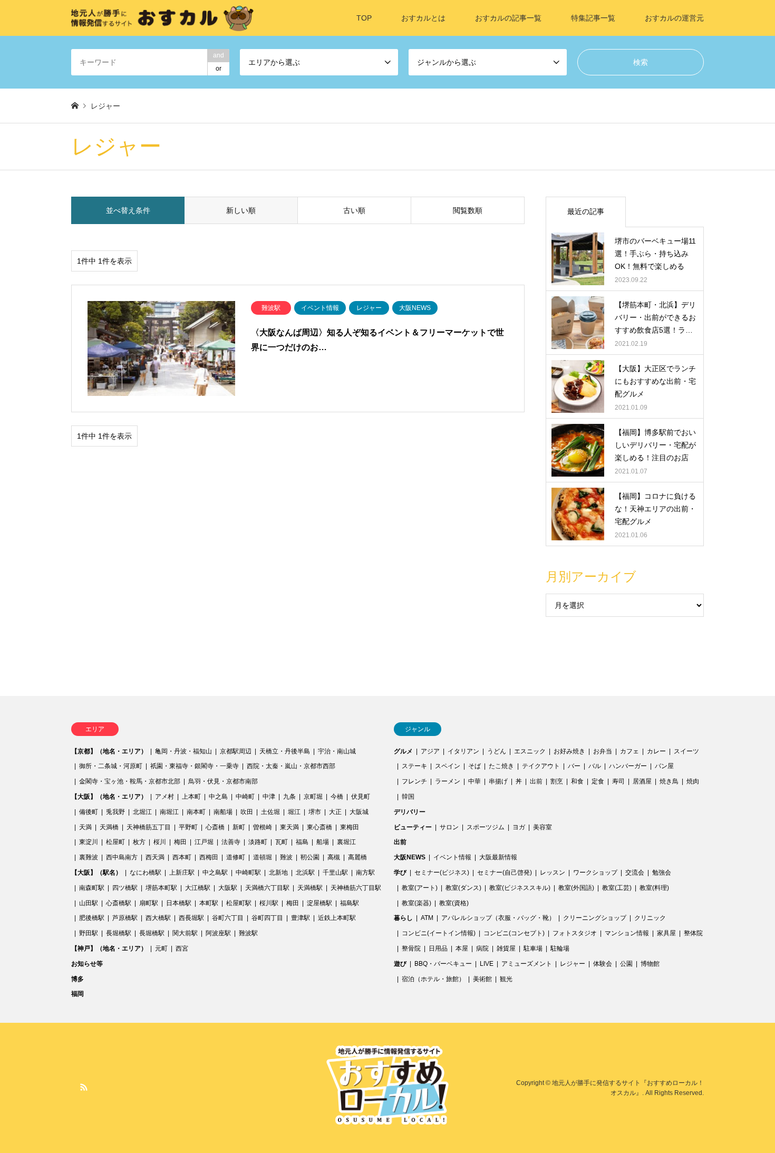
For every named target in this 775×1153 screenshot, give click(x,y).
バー (574, 766)
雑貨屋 (506, 948)
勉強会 (661, 872)
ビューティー (413, 827)
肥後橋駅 (91, 918)
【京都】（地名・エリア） (109, 751)
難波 (286, 857)
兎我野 (115, 812)
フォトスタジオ (575, 933)
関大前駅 (185, 933)
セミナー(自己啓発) (504, 872)
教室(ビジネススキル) (519, 888)
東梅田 (349, 827)
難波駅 (248, 933)
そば (474, 766)
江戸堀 (204, 842)
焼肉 (692, 781)
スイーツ (686, 751)
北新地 (278, 872)
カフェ (629, 751)
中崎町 (245, 796)
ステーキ (414, 766)
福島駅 (349, 903)
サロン (449, 827)
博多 (77, 979)
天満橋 (109, 827)
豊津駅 (300, 918)
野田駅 (88, 933)
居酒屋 (642, 781)
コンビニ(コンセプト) (514, 933)
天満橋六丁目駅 (267, 888)
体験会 (602, 963)
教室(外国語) (576, 888)
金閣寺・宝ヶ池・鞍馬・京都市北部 (129, 781)
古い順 (354, 210)
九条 (289, 796)
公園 (626, 963)
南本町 (196, 812)
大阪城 (359, 812)
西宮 (182, 948)
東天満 (289, 827)
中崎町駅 (248, 872)
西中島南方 (122, 857)
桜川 (159, 842)
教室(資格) (454, 903)
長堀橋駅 (118, 933)
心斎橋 (215, 827)
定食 (598, 781)
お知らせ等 (87, 963)
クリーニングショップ (594, 918)
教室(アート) (420, 888)
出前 (536, 781)
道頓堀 (262, 857)
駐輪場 (559, 948)
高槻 (333, 857)
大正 (335, 812)
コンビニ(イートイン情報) (439, 933)
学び (400, 872)
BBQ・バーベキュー (443, 963)
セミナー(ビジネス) (441, 872)
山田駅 (88, 903)
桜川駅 (268, 903)
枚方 (139, 842)
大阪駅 (227, 888)
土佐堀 (270, 812)
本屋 (462, 948)
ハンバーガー (628, 766)
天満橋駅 (310, 888)
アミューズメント (526, 963)
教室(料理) (654, 888)
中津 (269, 796)
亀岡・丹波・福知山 (183, 751)
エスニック (530, 751)
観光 (506, 979)
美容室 (542, 827)
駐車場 (533, 948)
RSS (84, 1087)
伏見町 (360, 796)
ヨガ (518, 827)
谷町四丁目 (267, 918)
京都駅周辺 (235, 751)
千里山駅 (335, 872)
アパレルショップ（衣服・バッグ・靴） (498, 918)
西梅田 (208, 857)
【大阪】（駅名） (96, 872)
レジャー (572, 963)
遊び (400, 963)
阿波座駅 (218, 933)
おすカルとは (423, 18)
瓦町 (281, 842)
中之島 (218, 796)
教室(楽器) (416, 903)
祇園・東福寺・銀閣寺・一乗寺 (194, 766)
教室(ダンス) (463, 888)
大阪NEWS (409, 857)
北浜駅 (305, 872)
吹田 (246, 812)
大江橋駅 (197, 888)
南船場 (223, 812)
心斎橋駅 (118, 903)
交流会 (634, 872)
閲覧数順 (467, 210)
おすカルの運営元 (674, 18)
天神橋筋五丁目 (149, 827)
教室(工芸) (617, 888)
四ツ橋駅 (125, 888)
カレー (656, 751)
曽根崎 (262, 827)
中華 (474, 781)
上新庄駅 (182, 872)
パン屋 (664, 766)
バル (594, 766)
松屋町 (115, 842)
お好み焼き (569, 751)
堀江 (294, 812)
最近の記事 (585, 211)
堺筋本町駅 (161, 888)
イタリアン (463, 751)
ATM (427, 918)
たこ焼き (501, 766)
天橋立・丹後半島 (284, 751)
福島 (302, 842)
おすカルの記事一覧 (508, 18)
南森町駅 (91, 888)
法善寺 (230, 842)
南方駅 (365, 872)
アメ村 (164, 796)
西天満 (155, 857)
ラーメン (447, 781)
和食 (577, 781)
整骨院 (411, 948)
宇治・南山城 (337, 751)
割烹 (556, 781)
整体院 (693, 933)
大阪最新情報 (498, 857)
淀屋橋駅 (319, 903)
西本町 (181, 857)
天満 (85, 827)
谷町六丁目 (228, 918)
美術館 (482, 979)
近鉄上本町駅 (337, 918)
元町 (161, 948)
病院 (482, 948)
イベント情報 (452, 857)
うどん (496, 751)
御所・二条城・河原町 (110, 766)
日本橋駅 (178, 903)
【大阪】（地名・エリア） (109, 796)
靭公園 (310, 857)
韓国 (408, 796)
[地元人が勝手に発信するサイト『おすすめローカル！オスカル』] (162, 18)
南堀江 (169, 812)
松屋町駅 (238, 903)
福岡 (77, 993)
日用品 (438, 948)
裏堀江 (346, 842)
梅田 (180, 842)
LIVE (486, 963)
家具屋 (666, 933)
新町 (238, 827)
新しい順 (241, 210)
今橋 (337, 796)
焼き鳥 (669, 781)
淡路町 (257, 842)
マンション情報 (627, 933)
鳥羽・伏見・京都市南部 (223, 781)
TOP (364, 18)
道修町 (235, 857)
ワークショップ (595, 872)
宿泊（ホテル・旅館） (433, 979)
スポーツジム (486, 827)
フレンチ (414, 781)
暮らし (403, 918)
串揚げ (498, 781)
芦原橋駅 (125, 918)
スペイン (447, 766)
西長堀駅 (191, 918)
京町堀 (313, 796)
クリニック (650, 918)
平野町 (188, 827)
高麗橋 (357, 857)
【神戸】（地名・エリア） (109, 948)
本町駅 (208, 903)
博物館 (650, 963)
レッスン (552, 872)
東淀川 (88, 842)
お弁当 (602, 751)
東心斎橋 (319, 827)
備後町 (88, 812)
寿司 (618, 781)
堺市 (314, 812)
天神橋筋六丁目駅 (356, 888)
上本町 (191, 796)
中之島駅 (215, 872)
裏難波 (88, 857)
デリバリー (409, 812)
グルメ (403, 751)
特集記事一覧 (593, 18)
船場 (322, 842)
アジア (430, 751)
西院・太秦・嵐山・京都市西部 (291, 766)
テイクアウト (541, 766)
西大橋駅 (158, 918)
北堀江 (142, 812)
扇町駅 (148, 903)
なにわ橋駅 (145, 872)
